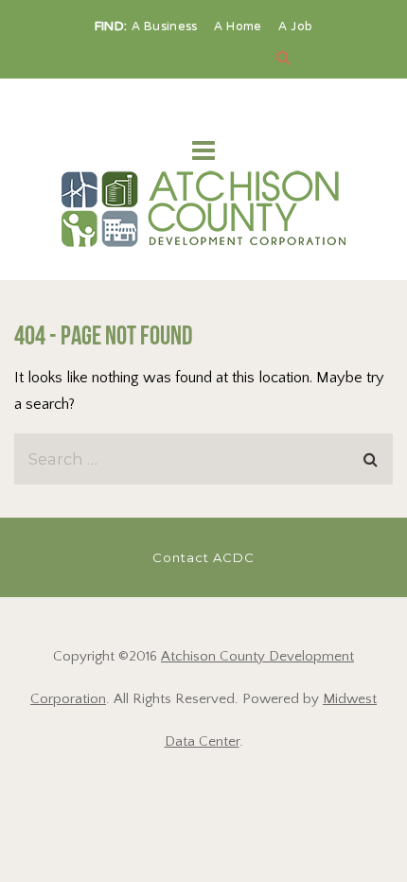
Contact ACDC (203, 557)
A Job (295, 27)
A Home (240, 27)
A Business (167, 27)
